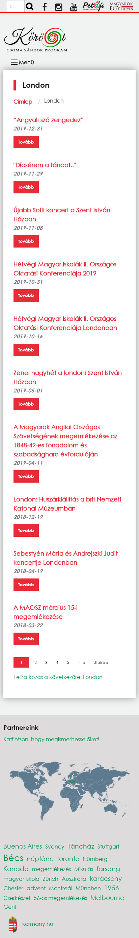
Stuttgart (108, 846)
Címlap (22, 101)
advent (36, 888)
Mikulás (83, 868)
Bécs (13, 857)
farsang (108, 868)
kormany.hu (37, 923)
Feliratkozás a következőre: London (58, 676)
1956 (111, 888)
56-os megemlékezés (60, 897)
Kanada (16, 868)
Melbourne (107, 897)
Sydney (54, 846)
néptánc (40, 858)
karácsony (106, 878)
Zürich (50, 878)
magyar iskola (21, 878)
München (88, 888)
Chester (13, 888)
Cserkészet (16, 897)
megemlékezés (51, 868)
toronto (68, 858)
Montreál (60, 888)
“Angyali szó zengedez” (48, 119)
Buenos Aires (22, 846)
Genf (10, 906)
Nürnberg (95, 858)
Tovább (26, 142)
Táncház (81, 846)
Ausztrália (74, 878)
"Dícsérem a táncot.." (44, 164)
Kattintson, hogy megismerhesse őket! (51, 739)
